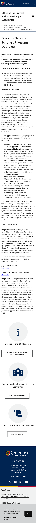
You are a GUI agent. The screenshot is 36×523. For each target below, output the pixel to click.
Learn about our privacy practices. (10, 518)
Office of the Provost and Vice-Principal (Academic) (12, 16)
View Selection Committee (17, 395)
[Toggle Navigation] (33, 16)
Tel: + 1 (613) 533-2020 (18, 477)
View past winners (17, 434)
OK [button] (28, 513)
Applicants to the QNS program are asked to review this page (17, 353)
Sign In (25, 3)
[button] (33, 3)
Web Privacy (6, 490)
